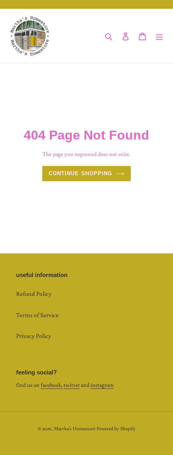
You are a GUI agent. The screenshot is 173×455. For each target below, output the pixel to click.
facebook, (51, 384)
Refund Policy (33, 293)
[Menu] (159, 35)
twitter (72, 384)
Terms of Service (37, 315)
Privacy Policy (33, 336)
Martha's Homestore (74, 428)
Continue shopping (80, 173)
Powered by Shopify (116, 428)
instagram (102, 384)
